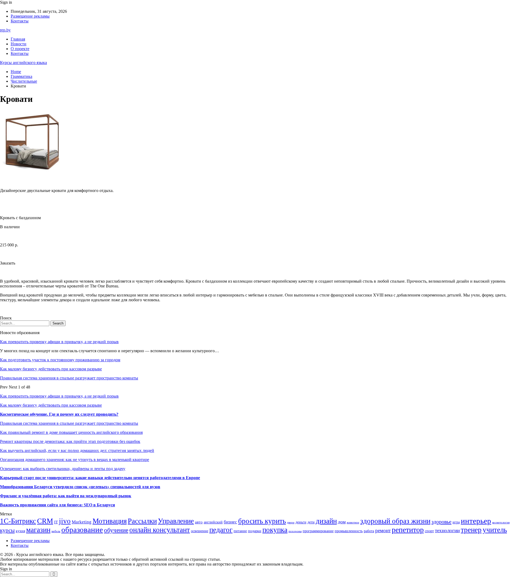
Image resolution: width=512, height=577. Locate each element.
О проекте (20, 48)
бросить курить (262, 521)
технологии (447, 530)
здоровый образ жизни (395, 521)
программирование (318, 531)
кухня (20, 531)
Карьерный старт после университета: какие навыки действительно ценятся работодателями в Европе (100, 477)
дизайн (326, 521)
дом (342, 521)
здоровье (441, 521)
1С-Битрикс (18, 521)
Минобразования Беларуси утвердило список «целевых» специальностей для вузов (80, 486)
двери (290, 522)
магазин (38, 530)
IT (56, 522)
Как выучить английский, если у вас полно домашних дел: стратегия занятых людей (77, 450)
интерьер (476, 520)
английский (213, 522)
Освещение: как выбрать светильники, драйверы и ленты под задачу (62, 468)
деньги (300, 522)
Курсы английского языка (23, 62)
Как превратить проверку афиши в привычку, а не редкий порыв (59, 341)
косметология (501, 522)
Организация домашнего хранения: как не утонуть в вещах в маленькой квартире (74, 459)
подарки (254, 531)
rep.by (5, 30)
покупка (274, 530)
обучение (116, 530)
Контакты (20, 21)
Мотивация (110, 521)
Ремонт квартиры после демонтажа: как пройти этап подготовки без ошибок (70, 441)
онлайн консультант (159, 530)
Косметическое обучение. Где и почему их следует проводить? (59, 414)
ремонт (383, 530)
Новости (18, 44)
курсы (7, 530)
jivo (65, 521)
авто (199, 522)
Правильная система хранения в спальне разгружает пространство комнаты (69, 378)
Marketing (81, 521)
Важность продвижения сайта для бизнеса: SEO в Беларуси (57, 505)
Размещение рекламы (30, 16)
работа (369, 531)
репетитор (408, 530)
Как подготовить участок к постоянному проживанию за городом (60, 360)
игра (456, 522)
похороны (295, 531)
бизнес (230, 521)
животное (353, 522)
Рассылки (142, 521)
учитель (495, 530)
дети (311, 522)
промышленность (349, 531)
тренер (471, 530)
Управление (176, 521)
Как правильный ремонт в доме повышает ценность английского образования (71, 432)
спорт (429, 531)
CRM (45, 521)
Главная (18, 39)
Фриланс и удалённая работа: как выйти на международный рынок (65, 496)
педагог (221, 530)
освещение (199, 531)
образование (82, 529)
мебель (55, 531)
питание (240, 531)
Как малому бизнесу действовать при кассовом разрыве (51, 369)
